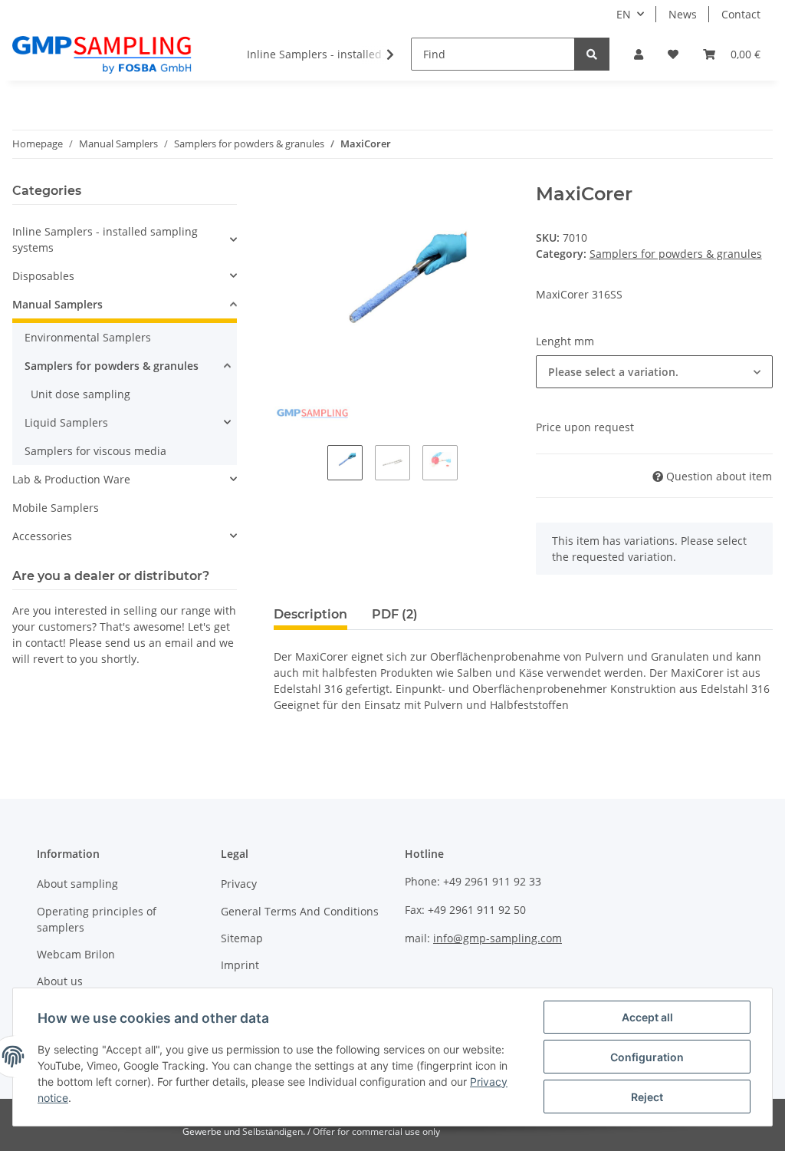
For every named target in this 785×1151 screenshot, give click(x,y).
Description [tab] (310, 614)
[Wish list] (673, 54)
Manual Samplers (57, 304)
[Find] (591, 54)
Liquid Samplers (66, 422)
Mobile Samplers (55, 507)
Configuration (647, 1057)
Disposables (43, 276)
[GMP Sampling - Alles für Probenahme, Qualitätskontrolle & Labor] (102, 54)
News (682, 14)
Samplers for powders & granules (676, 253)
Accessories (42, 536)
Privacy (239, 883)
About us (60, 981)
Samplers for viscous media (95, 451)
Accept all (647, 1017)
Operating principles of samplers (96, 919)
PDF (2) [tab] (395, 614)
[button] (638, 54)
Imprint (240, 965)
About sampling (77, 883)
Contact (740, 14)
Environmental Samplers (88, 337)
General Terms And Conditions (300, 911)
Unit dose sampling (80, 394)
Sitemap (242, 938)
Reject (647, 1096)
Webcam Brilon (76, 954)
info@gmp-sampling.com (497, 938)
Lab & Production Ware (71, 479)
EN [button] (623, 14)
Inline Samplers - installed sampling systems (105, 239)
